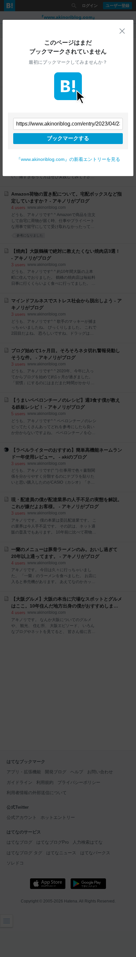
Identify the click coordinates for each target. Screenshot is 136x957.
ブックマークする (68, 138)
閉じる (122, 31)
